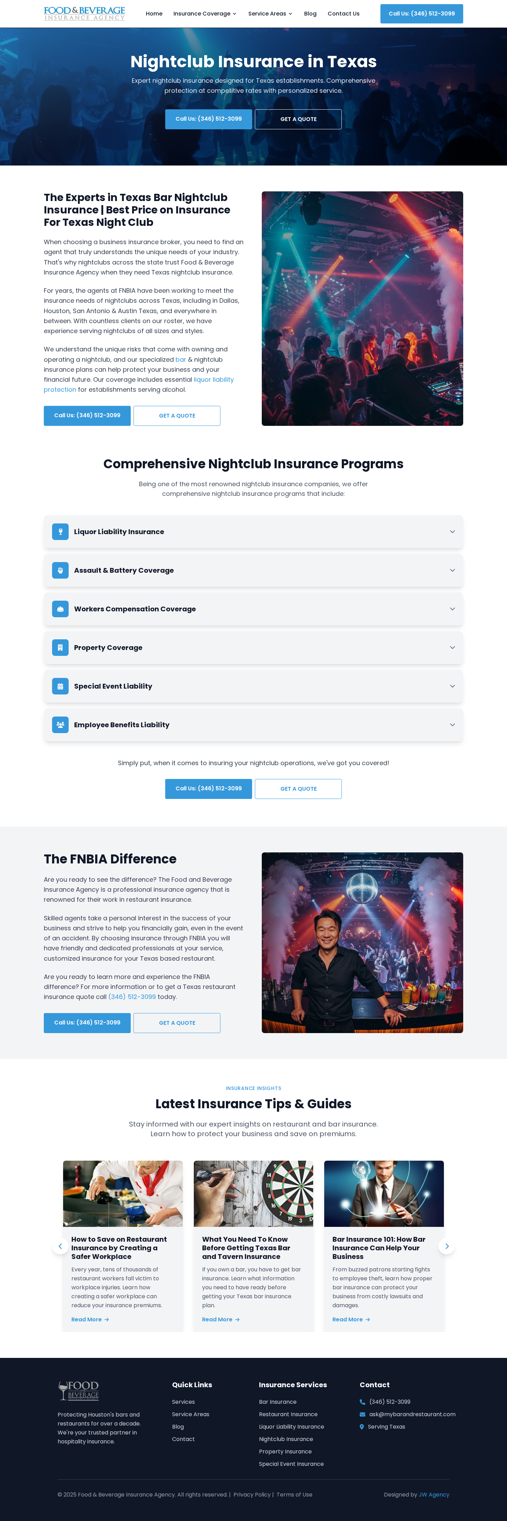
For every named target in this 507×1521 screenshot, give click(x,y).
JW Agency (434, 1495)
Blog (310, 14)
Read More (86, 1319)
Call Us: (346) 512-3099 (422, 14)
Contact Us (344, 14)
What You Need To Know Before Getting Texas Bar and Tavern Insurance (246, 1247)
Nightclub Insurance (286, 1439)
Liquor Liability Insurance (291, 1427)
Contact (183, 1439)
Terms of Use (294, 1495)
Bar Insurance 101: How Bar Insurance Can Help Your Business (379, 1247)
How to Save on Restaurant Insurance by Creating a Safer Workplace (119, 1247)
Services (183, 1402)
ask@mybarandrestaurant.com (412, 1414)
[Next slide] (446, 1246)
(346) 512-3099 (132, 996)
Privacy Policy (252, 1495)
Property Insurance (285, 1451)
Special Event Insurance (291, 1464)
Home (154, 14)
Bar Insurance (278, 1402)
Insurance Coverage (201, 14)
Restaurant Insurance (288, 1414)
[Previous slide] (60, 1246)
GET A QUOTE (298, 119)
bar (181, 359)
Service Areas (267, 14)
